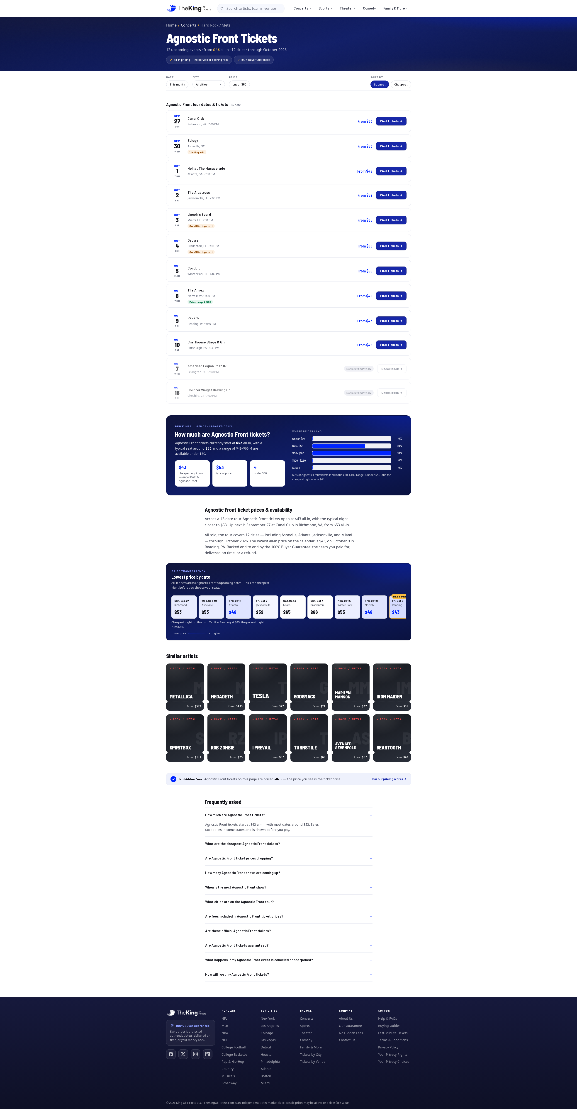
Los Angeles (270, 1025)
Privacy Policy (388, 1047)
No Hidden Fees (351, 1033)
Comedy (369, 8)
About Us (346, 1018)
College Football (234, 1047)
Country (228, 1069)
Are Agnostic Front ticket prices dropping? (239, 858)
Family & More (395, 8)
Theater (347, 8)
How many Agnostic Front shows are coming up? (242, 873)
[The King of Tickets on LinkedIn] (207, 1054)
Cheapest (401, 84)
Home (171, 25)
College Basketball (235, 1054)
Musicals (228, 1076)
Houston (267, 1054)
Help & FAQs (387, 1018)
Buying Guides (389, 1025)
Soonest (380, 84)
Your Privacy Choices (393, 1061)
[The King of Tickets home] (189, 8)
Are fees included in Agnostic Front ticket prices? (244, 916)
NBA (225, 1033)
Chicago (267, 1033)
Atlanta (266, 1069)
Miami (265, 1083)
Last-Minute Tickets (393, 1033)
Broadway (229, 1083)
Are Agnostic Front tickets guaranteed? (236, 945)
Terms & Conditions (393, 1040)
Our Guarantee (350, 1025)
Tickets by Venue (312, 1061)
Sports (325, 8)
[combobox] (251, 8)
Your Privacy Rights (392, 1054)
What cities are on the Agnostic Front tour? (239, 902)
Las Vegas (268, 1040)
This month (177, 84)
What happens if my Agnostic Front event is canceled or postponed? (259, 960)
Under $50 (239, 84)
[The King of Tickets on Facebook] (171, 1054)
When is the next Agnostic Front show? (235, 887)
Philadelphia (270, 1061)
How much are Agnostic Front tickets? (235, 815)
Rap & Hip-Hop (233, 1061)
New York (268, 1018)
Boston (266, 1076)
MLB (225, 1025)
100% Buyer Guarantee (253, 59)
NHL (225, 1040)
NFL (224, 1018)
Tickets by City (310, 1054)
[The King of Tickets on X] (183, 1054)
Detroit (266, 1047)
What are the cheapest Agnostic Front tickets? (242, 844)
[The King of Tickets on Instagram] (195, 1054)
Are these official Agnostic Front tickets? (238, 931)
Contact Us (347, 1040)
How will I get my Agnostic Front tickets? (237, 974)
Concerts (302, 8)
